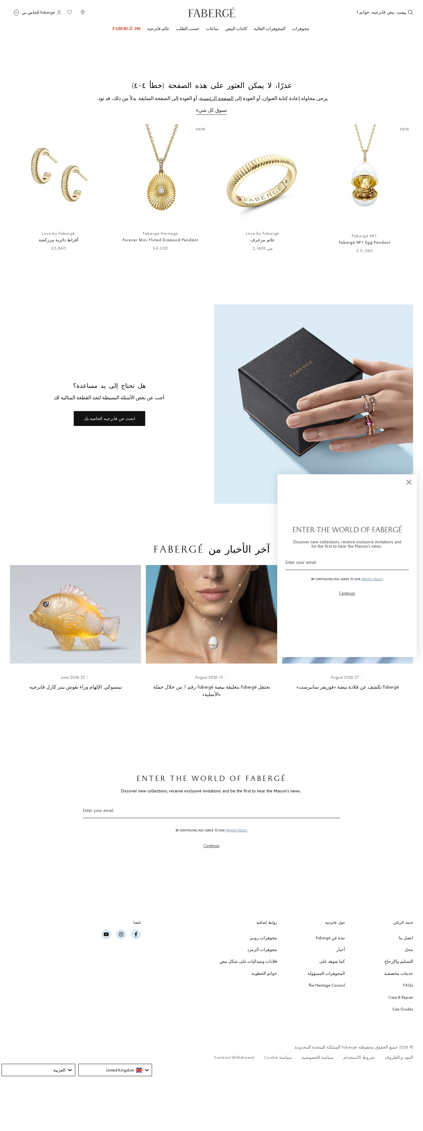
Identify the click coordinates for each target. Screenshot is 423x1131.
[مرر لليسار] (398, 192)
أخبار (340, 949)
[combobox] (376, 12)
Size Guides (402, 1009)
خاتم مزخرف (263, 240)
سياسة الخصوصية (318, 1057)
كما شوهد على (332, 961)
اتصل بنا (406, 937)
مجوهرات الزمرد (262, 949)
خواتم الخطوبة (264, 973)
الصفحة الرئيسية (216, 98)
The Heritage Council (326, 985)
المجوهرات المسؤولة (326, 973)
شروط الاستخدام (359, 1057)
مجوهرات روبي (263, 937)
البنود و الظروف (399, 1057)
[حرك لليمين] (25, 192)
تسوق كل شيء (211, 110)
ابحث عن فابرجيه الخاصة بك (109, 418)
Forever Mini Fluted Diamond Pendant (160, 240)
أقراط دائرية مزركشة (58, 240)
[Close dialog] (408, 482)
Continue (211, 845)
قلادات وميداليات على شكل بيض (248, 961)
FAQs (408, 985)
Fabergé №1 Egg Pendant (364, 242)
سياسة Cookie (277, 1057)
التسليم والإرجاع (399, 961)
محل (408, 949)
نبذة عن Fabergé (330, 937)
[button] (16, 12)
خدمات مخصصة (398, 973)
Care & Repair (400, 997)
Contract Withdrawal (234, 1057)
